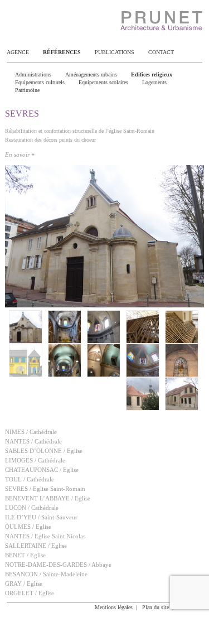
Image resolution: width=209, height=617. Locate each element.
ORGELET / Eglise (29, 593)
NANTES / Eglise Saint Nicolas (45, 536)
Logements (154, 82)
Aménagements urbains (91, 74)
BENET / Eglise (25, 555)
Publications (114, 52)
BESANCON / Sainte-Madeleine (46, 574)
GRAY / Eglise (23, 583)
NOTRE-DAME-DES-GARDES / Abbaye (58, 564)
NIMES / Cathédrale (31, 431)
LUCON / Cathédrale (32, 507)
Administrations (33, 74)
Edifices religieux (151, 74)
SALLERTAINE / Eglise (36, 545)
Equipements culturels (40, 82)
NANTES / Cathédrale (33, 441)
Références (62, 52)
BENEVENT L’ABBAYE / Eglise (47, 498)
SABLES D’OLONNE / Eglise (43, 450)
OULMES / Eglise (28, 526)
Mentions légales (114, 607)
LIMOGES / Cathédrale (35, 460)
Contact (161, 52)
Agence (18, 52)
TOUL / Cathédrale (29, 479)
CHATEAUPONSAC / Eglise (42, 469)
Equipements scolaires (103, 82)
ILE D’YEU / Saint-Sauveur (41, 517)
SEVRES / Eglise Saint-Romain (45, 488)
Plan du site (155, 607)
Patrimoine (27, 90)
